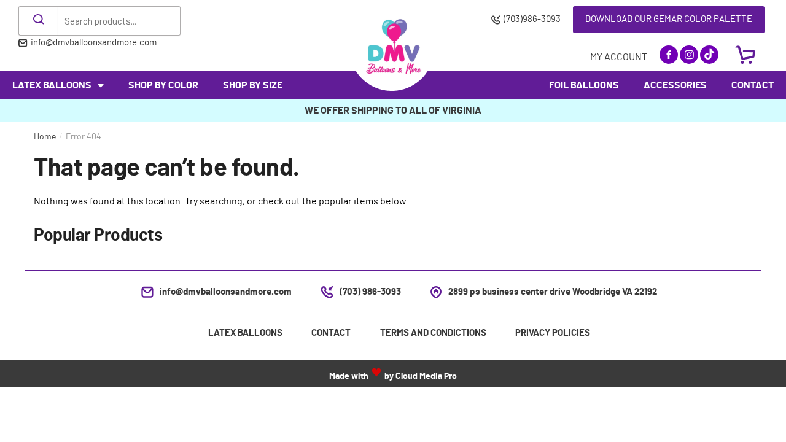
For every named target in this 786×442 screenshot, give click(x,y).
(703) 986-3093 (370, 292)
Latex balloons (51, 85)
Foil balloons (584, 85)
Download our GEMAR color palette (668, 19)
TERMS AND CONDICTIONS (433, 333)
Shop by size (252, 85)
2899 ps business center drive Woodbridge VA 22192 (552, 292)
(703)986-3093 (532, 19)
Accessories (675, 85)
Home (45, 137)
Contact (752, 85)
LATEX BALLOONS (245, 333)
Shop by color (163, 85)
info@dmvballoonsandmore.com (94, 42)
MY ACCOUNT (618, 57)
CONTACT (331, 333)
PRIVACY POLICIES (552, 333)
